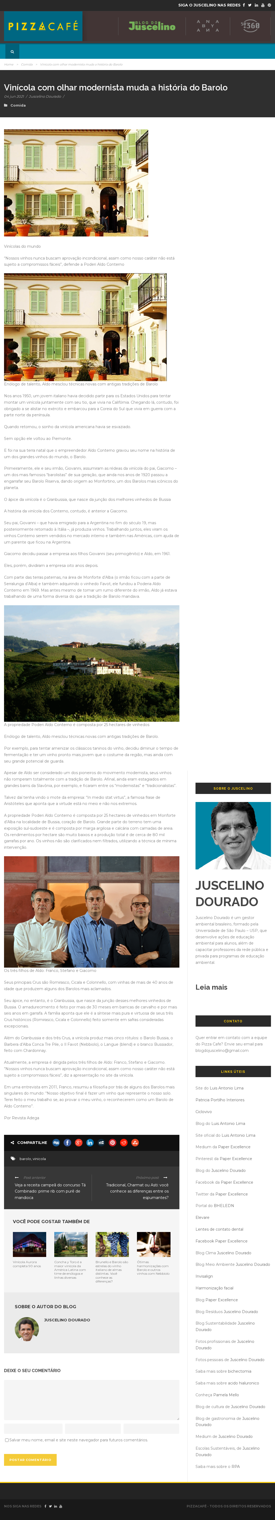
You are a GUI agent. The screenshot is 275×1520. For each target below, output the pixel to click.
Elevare (202, 1217)
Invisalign (204, 1276)
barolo (25, 1159)
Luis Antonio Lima (227, 1088)
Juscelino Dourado (45, 96)
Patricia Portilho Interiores (220, 1100)
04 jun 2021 (14, 96)
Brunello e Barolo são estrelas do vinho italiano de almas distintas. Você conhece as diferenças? (112, 1271)
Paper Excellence (234, 1146)
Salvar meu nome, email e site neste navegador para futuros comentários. (78, 1440)
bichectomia (239, 1371)
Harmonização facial (214, 1288)
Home (8, 64)
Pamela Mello (226, 1395)
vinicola (39, 1159)
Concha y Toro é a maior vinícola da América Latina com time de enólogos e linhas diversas (70, 1270)
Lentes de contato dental (219, 1229)
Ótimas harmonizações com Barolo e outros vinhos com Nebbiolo (153, 1267)
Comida (26, 64)
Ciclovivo (204, 1111)
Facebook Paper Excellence (222, 1241)
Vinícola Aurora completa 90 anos (27, 1264)
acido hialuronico (243, 1383)
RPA (235, 1466)
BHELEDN (224, 1205)
